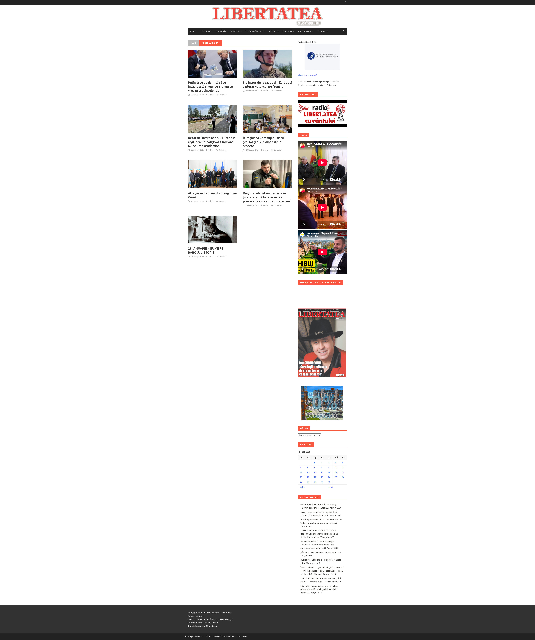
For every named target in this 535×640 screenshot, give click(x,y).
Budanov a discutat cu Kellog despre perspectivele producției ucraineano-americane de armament (317, 544)
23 (322, 477)
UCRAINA (234, 31)
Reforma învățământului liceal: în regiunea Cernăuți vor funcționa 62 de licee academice (211, 141)
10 (329, 467)
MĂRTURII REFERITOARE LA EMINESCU (319, 552)
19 (343, 472)
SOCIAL (272, 31)
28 (308, 482)
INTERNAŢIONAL (253, 31)
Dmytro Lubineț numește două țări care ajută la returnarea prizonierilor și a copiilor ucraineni (266, 197)
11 (336, 467)
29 (315, 482)
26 (343, 477)
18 (336, 472)
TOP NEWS (205, 31)
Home (193, 31)
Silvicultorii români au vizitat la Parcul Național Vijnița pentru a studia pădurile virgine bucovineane (319, 533)
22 (315, 477)
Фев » (330, 487)
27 (301, 482)
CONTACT (322, 31)
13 (301, 472)
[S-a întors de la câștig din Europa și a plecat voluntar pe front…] (267, 63)
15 (315, 472)
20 (301, 477)
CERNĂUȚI (221, 31)
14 (308, 472)
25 (336, 477)
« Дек (302, 487)
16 (322, 472)
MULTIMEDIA (304, 31)
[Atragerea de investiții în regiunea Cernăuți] (212, 174)
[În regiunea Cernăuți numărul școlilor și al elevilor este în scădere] (267, 118)
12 (343, 467)
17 (329, 472)
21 (308, 477)
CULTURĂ (287, 31)
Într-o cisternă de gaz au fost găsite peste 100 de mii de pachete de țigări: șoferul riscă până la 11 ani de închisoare (322, 571)
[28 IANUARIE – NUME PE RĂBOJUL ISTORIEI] (212, 229)
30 (322, 482)
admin (211, 94)
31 (329, 482)
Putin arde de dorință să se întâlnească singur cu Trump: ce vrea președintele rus (210, 86)
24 (329, 477)
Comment (223, 94)
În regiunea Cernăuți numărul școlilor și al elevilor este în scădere (264, 141)
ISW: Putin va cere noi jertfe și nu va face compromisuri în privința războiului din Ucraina (319, 589)
